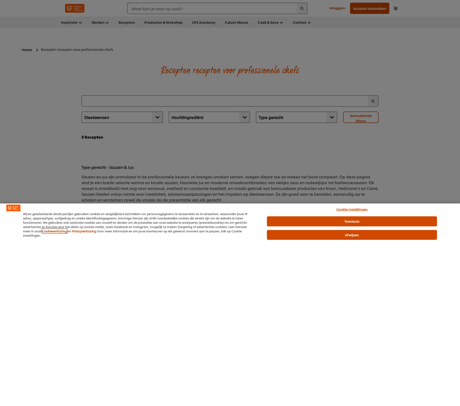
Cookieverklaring (54, 231)
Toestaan (352, 221)
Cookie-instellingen (352, 209)
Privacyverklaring (84, 231)
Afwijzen (352, 235)
